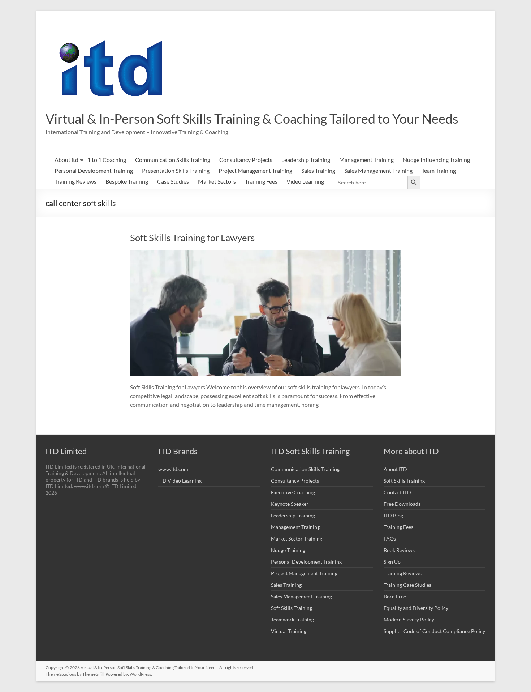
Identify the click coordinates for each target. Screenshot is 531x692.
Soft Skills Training (291, 608)
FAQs (390, 538)
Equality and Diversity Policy (416, 608)
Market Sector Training (296, 538)
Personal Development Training (94, 170)
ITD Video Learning (180, 481)
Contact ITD (397, 492)
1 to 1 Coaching (106, 159)
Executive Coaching (293, 492)
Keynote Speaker (289, 504)
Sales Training (318, 170)
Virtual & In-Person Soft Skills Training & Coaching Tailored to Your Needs (252, 119)
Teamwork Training (292, 619)
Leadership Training (305, 159)
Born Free (395, 596)
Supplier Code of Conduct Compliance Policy (434, 631)
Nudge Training (288, 550)
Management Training (366, 159)
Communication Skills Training (172, 159)
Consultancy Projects (245, 159)
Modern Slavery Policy (409, 619)
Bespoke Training (126, 181)
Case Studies (173, 181)
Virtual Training (288, 631)
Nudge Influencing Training (436, 159)
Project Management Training (255, 170)
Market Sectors (217, 181)
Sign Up (392, 562)
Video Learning (305, 181)
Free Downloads (402, 504)
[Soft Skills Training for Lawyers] (265, 253)
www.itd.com (173, 469)
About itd (66, 159)
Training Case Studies (407, 585)
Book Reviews (399, 550)
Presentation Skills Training (176, 170)
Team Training (439, 170)
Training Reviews (75, 181)
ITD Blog (393, 515)
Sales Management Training (378, 170)
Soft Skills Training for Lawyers (192, 237)
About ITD (395, 469)
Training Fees (261, 181)
